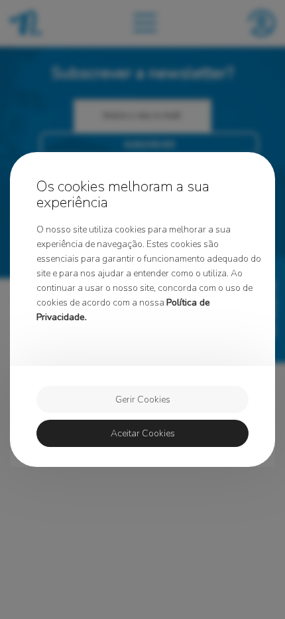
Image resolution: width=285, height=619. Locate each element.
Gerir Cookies (142, 399)
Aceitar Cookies (143, 433)
